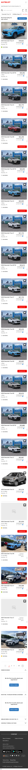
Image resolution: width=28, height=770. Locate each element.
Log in (23, 756)
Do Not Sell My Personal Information (10, 762)
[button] (22, 10)
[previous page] (5, 666)
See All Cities (6, 744)
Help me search (22, 18)
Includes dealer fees (20, 42)
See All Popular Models (8, 746)
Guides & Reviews (19, 738)
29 (19, 665)
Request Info (22, 50)
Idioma (6, 756)
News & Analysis (6, 738)
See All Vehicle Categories (9, 748)
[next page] (22, 666)
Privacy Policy (13, 760)
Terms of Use (6, 760)
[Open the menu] (26, 2)
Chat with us (5, 740)
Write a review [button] (14, 685)
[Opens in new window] (7, 751)
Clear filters (25, 14)
